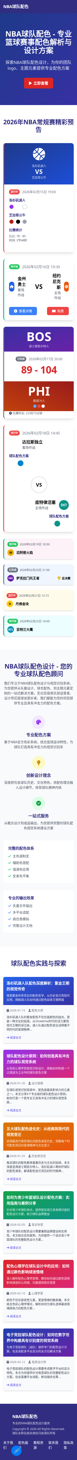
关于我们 (8, 1445)
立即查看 (40, 83)
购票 (60, 311)
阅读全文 (15, 1037)
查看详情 (25, 311)
